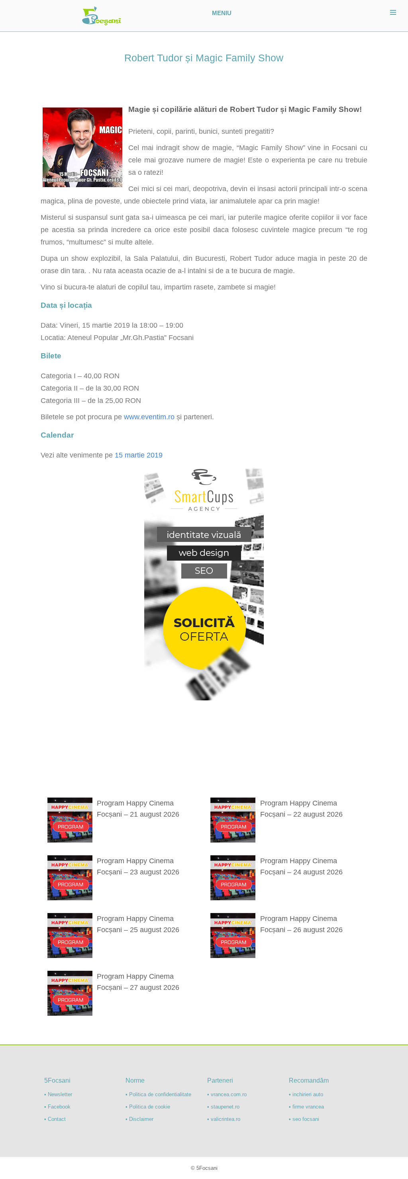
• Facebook (57, 1107)
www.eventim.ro (149, 417)
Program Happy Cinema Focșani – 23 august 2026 (138, 866)
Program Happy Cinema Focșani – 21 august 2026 (138, 808)
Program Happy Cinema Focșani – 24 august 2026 (301, 866)
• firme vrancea (306, 1107)
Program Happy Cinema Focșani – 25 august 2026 (138, 924)
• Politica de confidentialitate (158, 1094)
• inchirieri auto (306, 1094)
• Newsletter (58, 1094)
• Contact (55, 1119)
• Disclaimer (139, 1119)
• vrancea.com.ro (227, 1094)
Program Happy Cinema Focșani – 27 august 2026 (138, 981)
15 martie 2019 (139, 455)
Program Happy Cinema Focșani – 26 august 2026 (301, 924)
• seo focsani (304, 1119)
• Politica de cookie (148, 1107)
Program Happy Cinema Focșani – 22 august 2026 (301, 808)
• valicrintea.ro (223, 1119)
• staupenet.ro (223, 1107)
